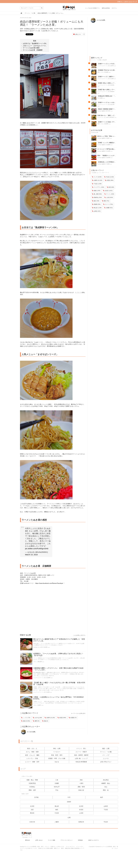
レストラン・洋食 (32, 758)
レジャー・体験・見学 (32, 762)
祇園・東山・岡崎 (32, 780)
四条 (81, 780)
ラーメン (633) (110, 194)
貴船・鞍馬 (81, 787)
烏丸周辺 (106, 780)
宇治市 (106, 822)
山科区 (106, 806)
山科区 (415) (97, 211)
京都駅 (57, 783)
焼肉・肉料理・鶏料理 (81, 755)
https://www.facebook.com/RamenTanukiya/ (49, 583)
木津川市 (32, 822)
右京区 (32, 806)
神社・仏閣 (56, 748)
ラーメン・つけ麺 (105, 752)
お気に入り (78, 34)
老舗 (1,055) (96, 190)
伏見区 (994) (62, 717)
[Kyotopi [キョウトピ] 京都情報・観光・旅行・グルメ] (69, 9)
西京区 (32, 813)
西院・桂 (106, 790)
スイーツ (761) (109, 204)
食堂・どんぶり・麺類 (32, 755)
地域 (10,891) (26, 721)
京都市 (69, 802)
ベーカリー (56, 752)
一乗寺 (81, 783)
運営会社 (27, 840)
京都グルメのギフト (93, 840)
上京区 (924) (109, 197)
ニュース (106, 758)
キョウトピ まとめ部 (103, 117)
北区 (32, 809)
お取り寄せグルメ (105, 762)
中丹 (69, 797)
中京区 (57, 813)
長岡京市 (81, 822)
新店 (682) (111, 187)
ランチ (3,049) (97, 177)
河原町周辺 (32, 783)
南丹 (101, 797)
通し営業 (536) (97, 194)
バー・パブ (105, 755)
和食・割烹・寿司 (56, 755)
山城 (69, 817)
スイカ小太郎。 (31, 732)
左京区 (81, 806)
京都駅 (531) (109, 207)
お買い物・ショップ (81, 758)
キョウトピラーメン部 (39, 677)
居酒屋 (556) (97, 204)
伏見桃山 (32, 787)
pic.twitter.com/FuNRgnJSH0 (36, 549)
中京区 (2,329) (110, 177)
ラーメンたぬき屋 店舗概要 (33, 50)
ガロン (35, 661)
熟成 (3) (46, 721)
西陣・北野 (32, 790)
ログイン (114, 8)
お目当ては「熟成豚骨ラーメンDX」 (35, 43)
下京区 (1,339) (97, 183)
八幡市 (57, 822)
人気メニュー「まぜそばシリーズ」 (35, 46)
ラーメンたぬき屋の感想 (31, 48)
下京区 (106, 809)
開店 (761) (106, 201)
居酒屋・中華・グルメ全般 (56, 758)
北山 (105, 787)
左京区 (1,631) (108, 190)
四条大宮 (81, 790)
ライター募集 (51, 840)
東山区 (57, 806)
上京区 (81, 813)
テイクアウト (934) (98, 187)
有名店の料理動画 (81, 762)
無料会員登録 (106, 8)
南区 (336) (96, 201)
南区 (56, 809)
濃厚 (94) (37, 721)
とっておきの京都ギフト (92, 8)
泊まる (57, 762)
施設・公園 (105, 748)
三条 (56, 780)
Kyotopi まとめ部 (38, 647)
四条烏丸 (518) (97, 197)
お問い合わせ (39, 840)
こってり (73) (26, 717)
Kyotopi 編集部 (101, 111)
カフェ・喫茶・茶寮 (32, 752)
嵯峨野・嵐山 (106, 783)
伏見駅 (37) (73, 717)
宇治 (56, 790)
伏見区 (81, 809)
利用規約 (80, 840)
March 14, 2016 (31, 555)
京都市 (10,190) (50, 717)
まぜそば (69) (38, 717)
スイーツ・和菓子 (81, 752)
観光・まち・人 (32, 748)
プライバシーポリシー (67, 840)
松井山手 (57, 787)
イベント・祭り (81, 748)
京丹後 (36, 797)
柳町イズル (100, 72)
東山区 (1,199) (97, 207)
